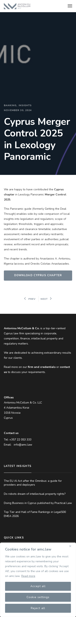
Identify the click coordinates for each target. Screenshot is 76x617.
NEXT (44, 299)
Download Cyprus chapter (38, 275)
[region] (38, 580)
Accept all (38, 586)
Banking (10, 105)
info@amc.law (23, 445)
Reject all (38, 608)
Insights (25, 105)
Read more (28, 576)
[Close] (71, 546)
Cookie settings (38, 597)
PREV (32, 299)
